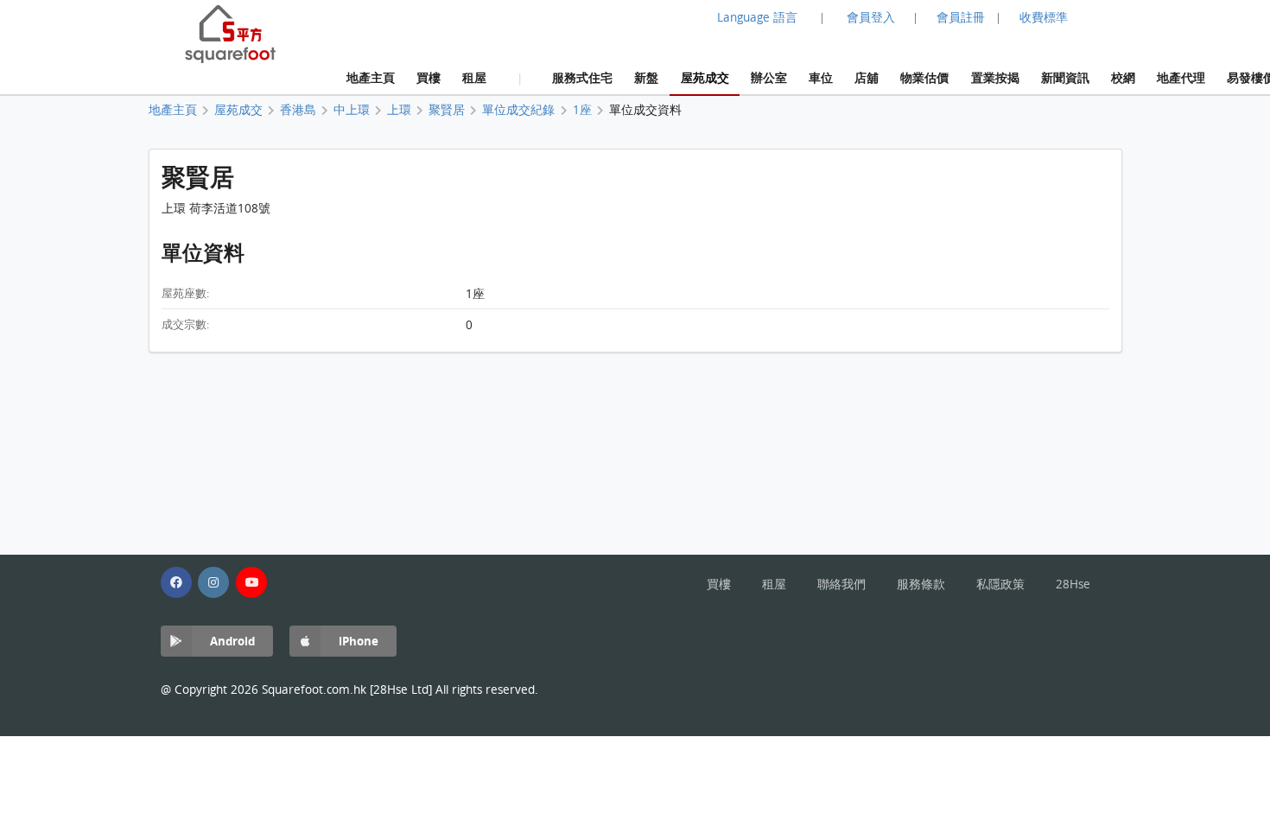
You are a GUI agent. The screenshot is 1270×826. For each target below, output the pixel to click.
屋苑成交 (705, 77)
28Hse (1073, 584)
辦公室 (769, 77)
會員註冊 (961, 17)
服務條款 (921, 584)
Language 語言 (757, 17)
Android (232, 640)
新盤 (646, 77)
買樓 (428, 77)
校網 (1123, 77)
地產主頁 (370, 77)
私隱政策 (1000, 584)
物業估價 (924, 77)
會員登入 (871, 17)
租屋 (474, 77)
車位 (821, 77)
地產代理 (1181, 77)
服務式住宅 (582, 77)
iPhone (358, 640)
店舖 (866, 77)
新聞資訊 (1065, 77)
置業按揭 (995, 77)
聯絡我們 (841, 584)
